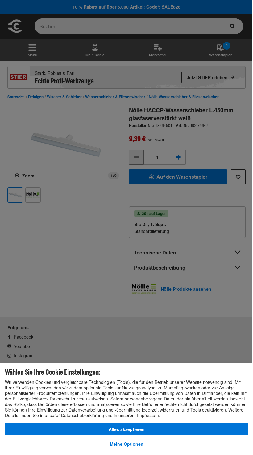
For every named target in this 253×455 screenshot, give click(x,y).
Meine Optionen (126, 444)
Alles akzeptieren (127, 429)
